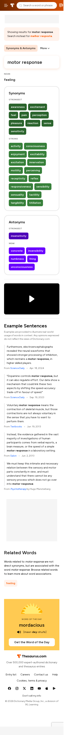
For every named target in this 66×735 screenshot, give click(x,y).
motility (16, 170)
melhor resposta (41, 36)
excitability (37, 154)
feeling (10, 583)
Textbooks (16, 426)
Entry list (11, 674)
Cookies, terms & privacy (32, 680)
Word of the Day (32, 619)
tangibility (17, 202)
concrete (17, 250)
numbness (17, 258)
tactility (34, 194)
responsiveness (21, 186)
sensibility (42, 186)
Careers (25, 674)
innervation (36, 162)
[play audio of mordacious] (19, 632)
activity (16, 146)
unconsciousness (22, 267)
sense (47, 123)
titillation (35, 202)
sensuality (17, 194)
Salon (13, 455)
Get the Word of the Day (31, 642)
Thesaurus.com (12, 5)
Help (55, 674)
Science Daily (17, 368)
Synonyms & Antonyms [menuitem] (21, 48)
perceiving (33, 170)
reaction (32, 123)
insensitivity (18, 235)
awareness (18, 107)
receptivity (18, 178)
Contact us (41, 674)
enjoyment (18, 154)
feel (13, 115)
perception (39, 115)
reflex (34, 178)
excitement (37, 107)
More (43, 48)
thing (32, 258)
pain (24, 115)
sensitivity (17, 131)
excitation (17, 162)
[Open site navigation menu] (6, 5)
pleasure (16, 123)
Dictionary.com (61, 5)
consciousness (35, 146)
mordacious (32, 625)
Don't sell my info (32, 695)
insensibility (35, 250)
